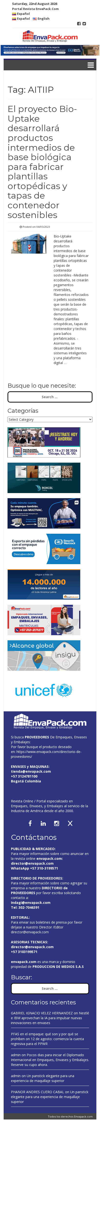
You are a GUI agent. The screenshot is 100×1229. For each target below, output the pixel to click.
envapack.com (49, 858)
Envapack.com (83, 1116)
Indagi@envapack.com (30, 902)
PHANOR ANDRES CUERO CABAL (37, 1092)
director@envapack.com (30, 932)
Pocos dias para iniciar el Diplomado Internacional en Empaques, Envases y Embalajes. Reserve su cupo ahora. (50, 1060)
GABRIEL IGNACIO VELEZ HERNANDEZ (42, 1013)
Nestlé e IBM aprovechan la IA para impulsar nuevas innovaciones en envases (50, 1018)
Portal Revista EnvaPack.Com (35, 9)
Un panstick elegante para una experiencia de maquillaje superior (42, 1078)
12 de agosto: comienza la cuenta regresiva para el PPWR (47, 1041)
